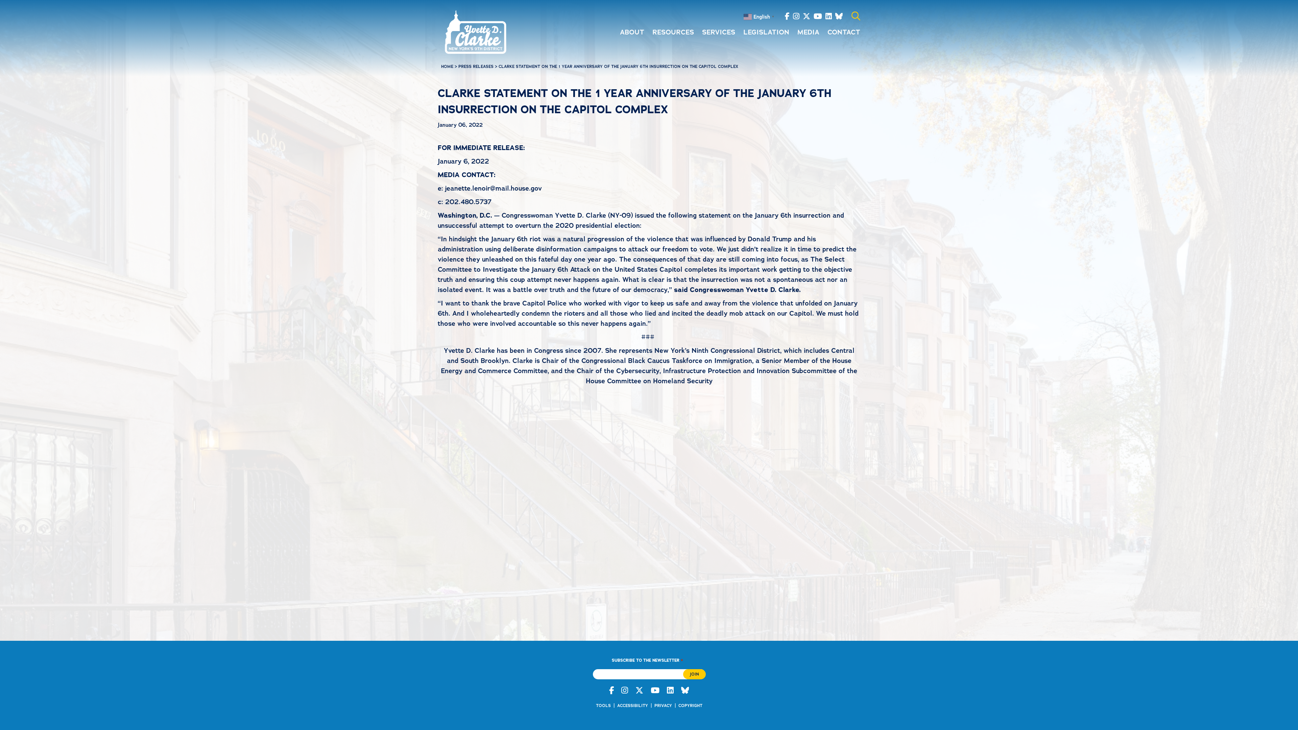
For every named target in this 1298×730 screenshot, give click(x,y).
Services (718, 32)
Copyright (690, 705)
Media (808, 32)
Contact (843, 32)
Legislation (766, 32)
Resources (673, 32)
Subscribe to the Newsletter (647, 660)
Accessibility (632, 705)
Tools (603, 705)
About (632, 32)
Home (447, 66)
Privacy (663, 705)
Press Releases (476, 66)
